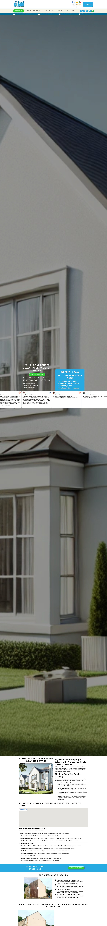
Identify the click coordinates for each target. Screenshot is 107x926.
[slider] (38, 888)
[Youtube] (89, 11)
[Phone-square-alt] (92, 11)
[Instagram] (84, 11)
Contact (73, 10)
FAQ (67, 10)
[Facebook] (81, 11)
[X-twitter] (87, 11)
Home (29, 10)
